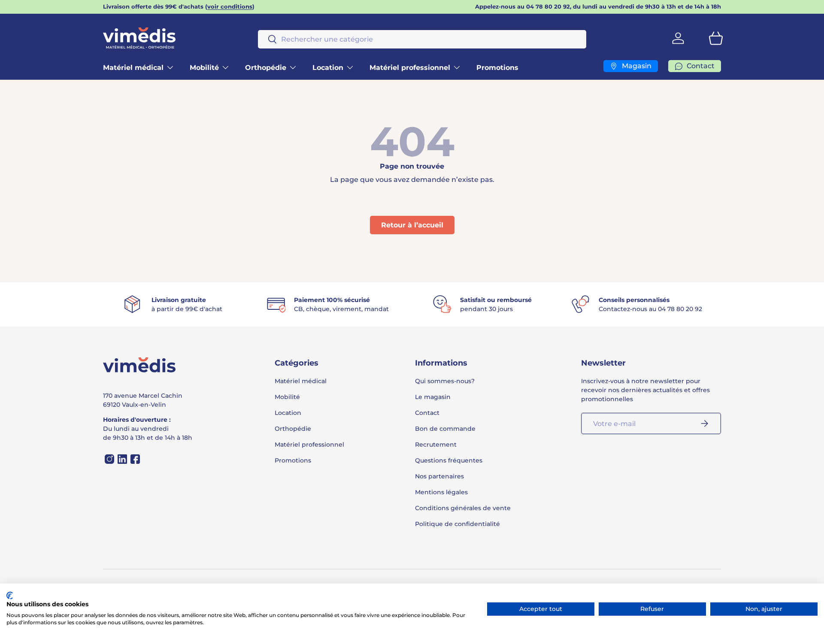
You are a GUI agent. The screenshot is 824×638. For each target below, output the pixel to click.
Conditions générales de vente (463, 508)
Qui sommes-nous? (445, 381)
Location (327, 67)
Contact (427, 413)
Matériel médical (133, 67)
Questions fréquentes (448, 460)
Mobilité (204, 67)
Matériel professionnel (410, 67)
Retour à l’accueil (412, 225)
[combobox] (422, 39)
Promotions (497, 67)
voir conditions (229, 6)
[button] (715, 38)
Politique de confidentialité (457, 524)
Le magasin (433, 397)
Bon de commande (445, 428)
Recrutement (436, 444)
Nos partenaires (439, 476)
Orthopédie (265, 67)
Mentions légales (441, 492)
